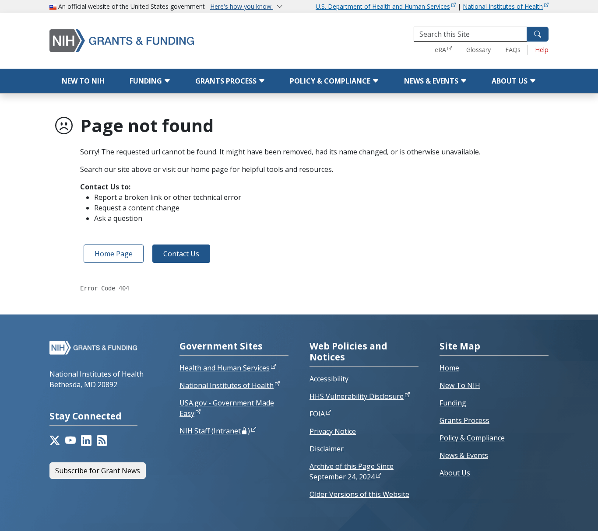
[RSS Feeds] (102, 440)
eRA (440, 49)
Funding (147, 81)
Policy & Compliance (331, 81)
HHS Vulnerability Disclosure (357, 396)
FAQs (513, 49)
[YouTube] (70, 440)
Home (449, 368)
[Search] (538, 34)
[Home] (139, 40)
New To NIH (460, 385)
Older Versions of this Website (359, 494)
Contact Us (181, 254)
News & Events (432, 81)
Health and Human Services (224, 368)
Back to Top (563, 514)
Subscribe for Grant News (97, 470)
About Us (510, 81)
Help (542, 49)
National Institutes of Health (503, 6)
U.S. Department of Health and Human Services (383, 6)
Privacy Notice (333, 431)
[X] (54, 440)
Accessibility (329, 379)
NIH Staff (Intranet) (214, 431)
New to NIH (83, 81)
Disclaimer (327, 449)
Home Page (114, 254)
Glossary (478, 49)
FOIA (317, 414)
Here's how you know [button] (241, 6)
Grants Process (226, 81)
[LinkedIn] (86, 440)
